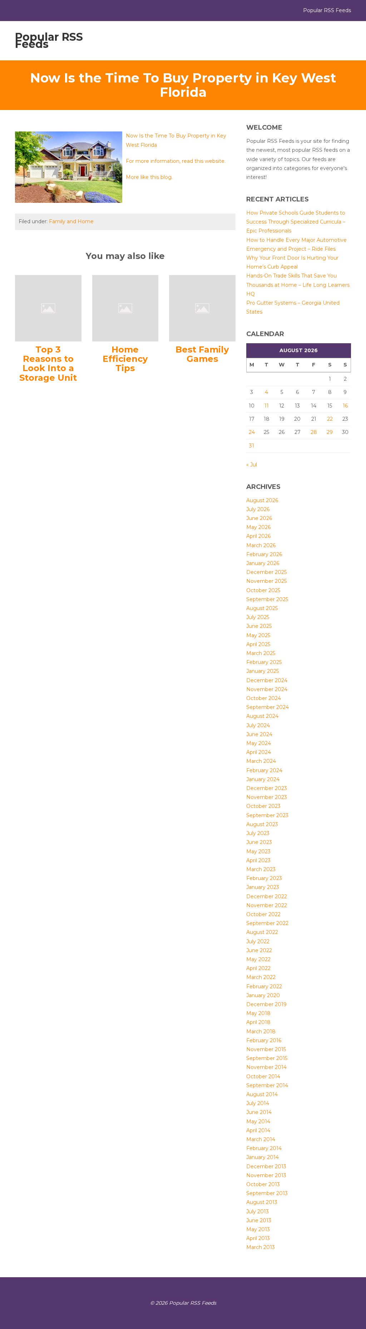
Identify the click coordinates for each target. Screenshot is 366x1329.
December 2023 (266, 788)
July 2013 (257, 1211)
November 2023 (266, 797)
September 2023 (267, 815)
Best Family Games (202, 354)
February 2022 (264, 986)
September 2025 (267, 599)
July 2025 (257, 617)
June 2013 (258, 1220)
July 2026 (257, 509)
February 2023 (264, 878)
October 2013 (263, 1184)
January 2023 (262, 887)
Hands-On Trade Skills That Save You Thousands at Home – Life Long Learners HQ (298, 285)
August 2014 (262, 1094)
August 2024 (262, 716)
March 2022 (261, 977)
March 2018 (261, 1031)
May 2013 (258, 1229)
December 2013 (266, 1166)
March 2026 (261, 545)
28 (314, 432)
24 (252, 432)
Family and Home (71, 221)
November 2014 (266, 1067)
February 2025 (264, 662)
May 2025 (258, 635)
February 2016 (263, 1040)
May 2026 (258, 527)
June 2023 (259, 842)
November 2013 (266, 1175)
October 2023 (263, 806)
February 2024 (264, 770)
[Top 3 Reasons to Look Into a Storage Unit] (48, 307)
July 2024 (258, 725)
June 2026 (259, 518)
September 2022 (267, 923)
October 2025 (263, 590)
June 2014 (259, 1112)
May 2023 (258, 851)
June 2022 (259, 950)
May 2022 (258, 959)
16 (345, 406)
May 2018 (258, 1013)
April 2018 (258, 1022)
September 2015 (266, 1058)
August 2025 (262, 608)
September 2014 (267, 1085)
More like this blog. (149, 177)
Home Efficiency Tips (125, 359)
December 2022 (266, 896)
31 (251, 446)
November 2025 (266, 581)
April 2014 (258, 1130)
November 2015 (266, 1049)
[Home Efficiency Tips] (125, 307)
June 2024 (259, 734)
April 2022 (258, 968)
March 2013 (260, 1247)
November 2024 (266, 689)
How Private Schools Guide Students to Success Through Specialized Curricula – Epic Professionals (295, 222)
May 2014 (258, 1121)
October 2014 (263, 1076)
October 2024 (263, 698)
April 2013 (258, 1238)
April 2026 (258, 536)
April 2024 (258, 752)
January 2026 (262, 563)
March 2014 (260, 1139)
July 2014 (257, 1103)
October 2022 (263, 914)
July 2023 (257, 833)
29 (330, 432)
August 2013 (261, 1202)
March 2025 (260, 653)
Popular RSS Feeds (49, 40)
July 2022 (257, 941)
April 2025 (258, 644)
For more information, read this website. (176, 161)
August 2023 (262, 824)
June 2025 (259, 626)
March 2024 (261, 761)
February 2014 (264, 1148)
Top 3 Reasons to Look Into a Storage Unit (48, 363)
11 (266, 406)
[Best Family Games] (202, 307)
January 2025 (262, 671)
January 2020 (263, 995)
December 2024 (266, 680)
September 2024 (267, 707)
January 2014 (262, 1157)
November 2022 (266, 905)
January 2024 (263, 779)
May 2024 (258, 743)
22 (330, 419)
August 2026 (262, 500)
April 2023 (258, 860)
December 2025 (266, 572)
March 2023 (261, 869)
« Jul (251, 464)
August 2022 (262, 932)
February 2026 (264, 554)
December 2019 (266, 1004)
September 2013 (267, 1193)
